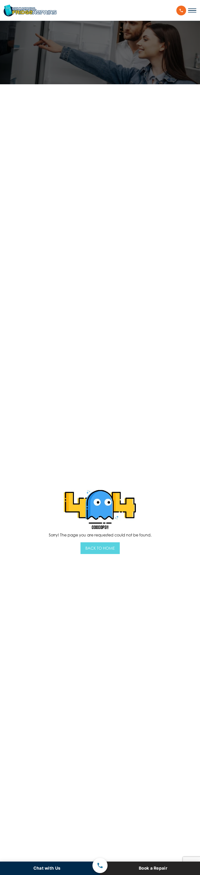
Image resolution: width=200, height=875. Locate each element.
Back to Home (100, 548)
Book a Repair (153, 868)
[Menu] (192, 10)
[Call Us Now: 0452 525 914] (181, 10)
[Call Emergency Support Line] (100, 865)
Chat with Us (47, 868)
